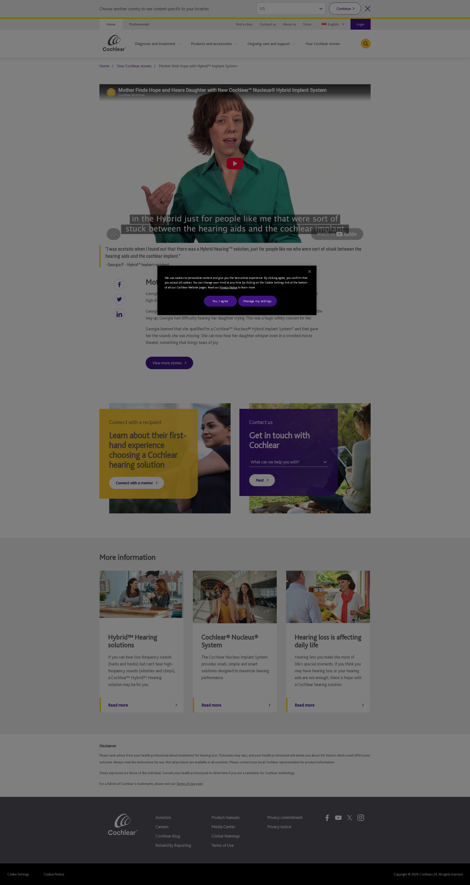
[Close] (309, 271)
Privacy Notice (228, 287)
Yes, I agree (220, 301)
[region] (237, 290)
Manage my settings (257, 301)
